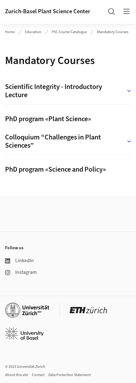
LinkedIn (24, 260)
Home (10, 32)
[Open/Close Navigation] (126, 11)
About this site (16, 375)
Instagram (26, 272)
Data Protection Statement (69, 375)
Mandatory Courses (112, 32)
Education (33, 32)
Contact (38, 375)
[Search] (111, 11)
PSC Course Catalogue (69, 32)
